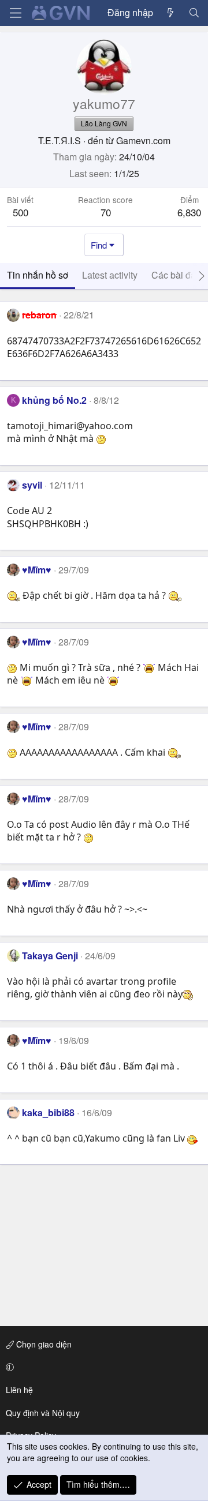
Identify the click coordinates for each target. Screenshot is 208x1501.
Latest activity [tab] (110, 275)
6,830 (189, 212)
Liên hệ (19, 1389)
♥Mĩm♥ (36, 569)
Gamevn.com (143, 140)
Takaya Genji (50, 955)
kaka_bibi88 (48, 1112)
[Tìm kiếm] (194, 13)
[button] (102, 1367)
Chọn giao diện (43, 1344)
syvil (32, 484)
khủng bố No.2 (54, 400)
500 (20, 212)
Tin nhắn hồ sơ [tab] (37, 275)
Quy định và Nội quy (43, 1413)
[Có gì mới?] (171, 13)
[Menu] (15, 13)
